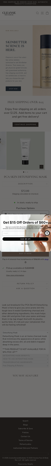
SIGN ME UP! (25, 239)
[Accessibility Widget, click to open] (47, 233)
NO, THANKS (25, 244)
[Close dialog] (48, 216)
